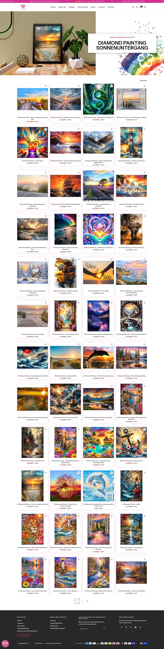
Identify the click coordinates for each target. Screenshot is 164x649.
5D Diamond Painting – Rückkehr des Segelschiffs (65, 204)
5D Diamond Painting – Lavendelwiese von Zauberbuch (98, 205)
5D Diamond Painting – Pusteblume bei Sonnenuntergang (65, 505)
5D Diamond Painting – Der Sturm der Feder (65, 417)
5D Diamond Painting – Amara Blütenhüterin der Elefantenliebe (65, 461)
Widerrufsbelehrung (23, 628)
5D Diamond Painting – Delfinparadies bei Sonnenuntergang (98, 461)
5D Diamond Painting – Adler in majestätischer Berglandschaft (98, 161)
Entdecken (111, 7)
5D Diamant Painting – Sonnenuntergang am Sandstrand (33, 205)
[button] (45, 85)
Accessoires (101, 7)
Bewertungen (54, 626)
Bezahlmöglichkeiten (56, 623)
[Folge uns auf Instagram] (126, 627)
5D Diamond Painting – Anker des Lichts (131, 461)
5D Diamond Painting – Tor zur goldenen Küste (65, 334)
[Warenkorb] (140, 7)
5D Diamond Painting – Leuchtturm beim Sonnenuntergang (131, 291)
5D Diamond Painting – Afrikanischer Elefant (131, 247)
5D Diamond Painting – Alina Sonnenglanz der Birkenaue (98, 548)
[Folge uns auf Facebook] (121, 627)
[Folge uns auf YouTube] (135, 627)
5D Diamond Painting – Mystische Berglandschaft (98, 334)
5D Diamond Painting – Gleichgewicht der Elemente (99, 117)
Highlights (72, 7)
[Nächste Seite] (86, 601)
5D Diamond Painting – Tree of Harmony (131, 547)
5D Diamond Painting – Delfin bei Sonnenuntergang (98, 376)
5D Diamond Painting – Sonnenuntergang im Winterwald (32, 291)
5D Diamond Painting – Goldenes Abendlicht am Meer (32, 248)
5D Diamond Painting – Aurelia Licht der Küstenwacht (65, 547)
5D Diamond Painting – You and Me (98, 291)
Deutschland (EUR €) (23, 643)
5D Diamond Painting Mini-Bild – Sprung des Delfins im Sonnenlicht (98, 505)
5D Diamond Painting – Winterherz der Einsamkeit (131, 334)
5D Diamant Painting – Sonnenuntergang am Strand (65, 161)
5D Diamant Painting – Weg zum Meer (65, 376)
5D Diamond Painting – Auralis (131, 504)
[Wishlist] (145, 7)
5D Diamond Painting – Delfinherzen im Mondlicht (98, 247)
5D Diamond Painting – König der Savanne (65, 291)
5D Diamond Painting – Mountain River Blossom (98, 591)
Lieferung (53, 620)
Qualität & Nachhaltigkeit (57, 628)
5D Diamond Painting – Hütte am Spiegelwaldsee (131, 376)
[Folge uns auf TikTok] (140, 627)
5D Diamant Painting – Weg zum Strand (32, 334)
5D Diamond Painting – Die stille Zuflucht (32, 461)
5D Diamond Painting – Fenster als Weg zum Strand (131, 117)
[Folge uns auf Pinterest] (131, 627)
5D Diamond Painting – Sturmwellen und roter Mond (32, 376)
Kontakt (19, 620)
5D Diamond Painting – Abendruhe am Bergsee (131, 591)
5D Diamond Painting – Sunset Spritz (32, 161)
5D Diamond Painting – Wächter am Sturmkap (131, 161)
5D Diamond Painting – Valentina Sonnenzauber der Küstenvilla (131, 418)
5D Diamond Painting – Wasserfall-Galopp (131, 204)
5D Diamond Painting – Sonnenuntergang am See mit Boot (32, 118)
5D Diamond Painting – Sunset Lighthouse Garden (32, 591)
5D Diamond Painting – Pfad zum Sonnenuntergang (65, 117)
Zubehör (93, 7)
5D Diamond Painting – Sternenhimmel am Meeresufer (65, 248)
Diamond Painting (82, 7)
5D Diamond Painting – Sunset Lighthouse (65, 591)
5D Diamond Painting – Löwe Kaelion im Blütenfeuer (32, 547)
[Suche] (133, 7)
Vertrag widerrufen (24, 635)
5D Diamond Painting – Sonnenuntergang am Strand (32, 504)
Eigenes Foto (62, 7)
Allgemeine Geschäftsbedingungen (27, 631)
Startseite (53, 7)
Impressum (20, 623)
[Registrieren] (104, 628)
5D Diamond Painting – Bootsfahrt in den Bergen (98, 417)
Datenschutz (21, 626)
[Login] (137, 7)
